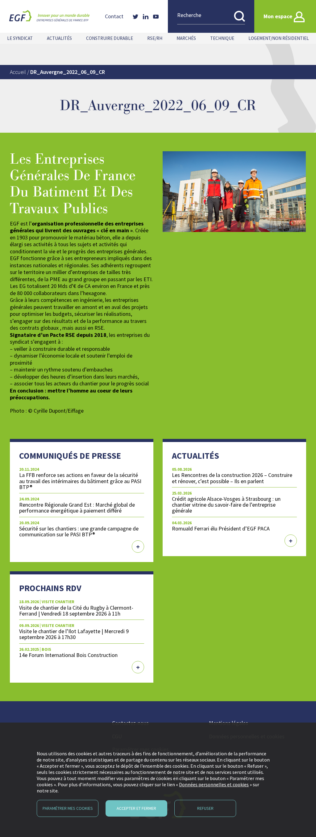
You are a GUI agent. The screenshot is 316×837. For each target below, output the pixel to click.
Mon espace (278, 16)
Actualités (59, 38)
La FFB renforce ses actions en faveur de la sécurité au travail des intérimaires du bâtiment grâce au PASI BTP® (80, 480)
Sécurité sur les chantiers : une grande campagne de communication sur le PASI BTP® (79, 531)
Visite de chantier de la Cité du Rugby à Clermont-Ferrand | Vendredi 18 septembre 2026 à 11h (76, 610)
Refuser (205, 808)
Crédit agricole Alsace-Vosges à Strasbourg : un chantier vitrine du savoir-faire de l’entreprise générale (226, 504)
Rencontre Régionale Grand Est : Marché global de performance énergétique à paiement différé (77, 507)
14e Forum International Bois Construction (68, 655)
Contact (114, 16)
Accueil (18, 71)
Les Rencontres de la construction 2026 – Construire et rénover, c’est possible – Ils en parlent (232, 477)
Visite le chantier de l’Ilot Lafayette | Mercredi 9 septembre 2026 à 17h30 (74, 634)
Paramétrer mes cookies (68, 808)
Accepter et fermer (136, 808)
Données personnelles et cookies (214, 784)
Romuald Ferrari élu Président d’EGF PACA (221, 528)
